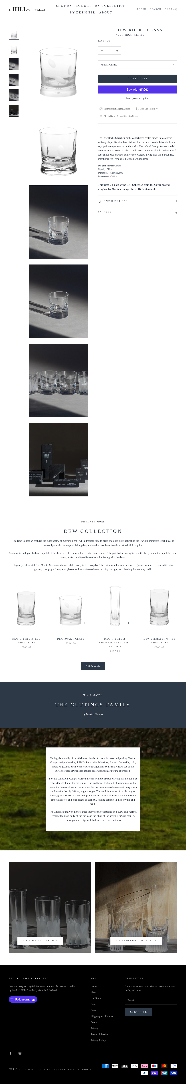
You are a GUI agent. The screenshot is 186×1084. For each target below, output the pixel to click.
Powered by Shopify (78, 1069)
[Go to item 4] (14, 79)
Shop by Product (74, 5)
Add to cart (138, 78)
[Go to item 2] (14, 49)
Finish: (109, 64)
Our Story (96, 998)
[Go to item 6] (14, 110)
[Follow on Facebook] (10, 1053)
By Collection (110, 5)
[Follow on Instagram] (20, 1053)
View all (93, 666)
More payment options (137, 98)
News (93, 1004)
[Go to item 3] (14, 64)
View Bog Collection (40, 940)
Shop (93, 992)
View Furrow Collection (136, 940)
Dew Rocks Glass (70, 639)
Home (94, 986)
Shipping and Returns (102, 1016)
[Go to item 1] (14, 33)
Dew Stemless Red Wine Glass (26, 641)
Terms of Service (99, 1034)
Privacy (94, 1028)
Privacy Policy (98, 1040)
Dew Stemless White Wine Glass (159, 641)
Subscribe (138, 1012)
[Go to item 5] (14, 95)
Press (93, 1010)
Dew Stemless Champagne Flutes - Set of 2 (115, 643)
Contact (94, 1022)
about (105, 12)
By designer (82, 12)
